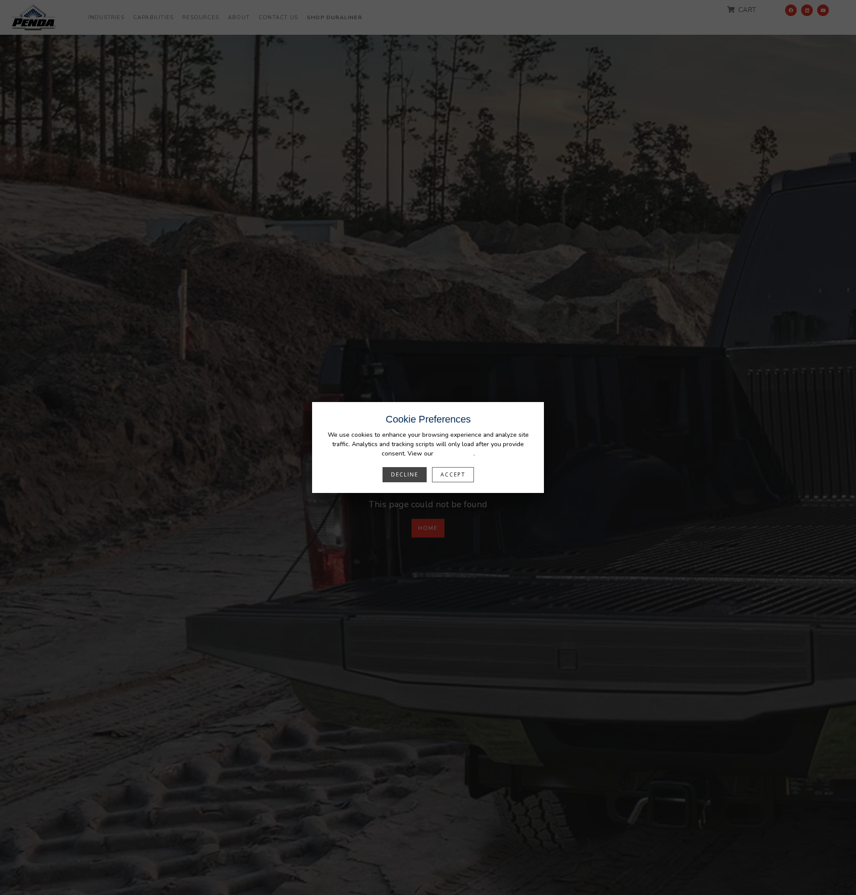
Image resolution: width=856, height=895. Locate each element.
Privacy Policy (454, 453)
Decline (404, 474)
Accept (452, 474)
